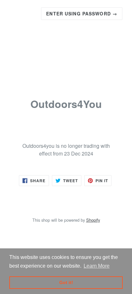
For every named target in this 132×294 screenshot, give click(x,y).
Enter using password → (81, 13)
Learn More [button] (97, 266)
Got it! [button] (66, 282)
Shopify (93, 220)
